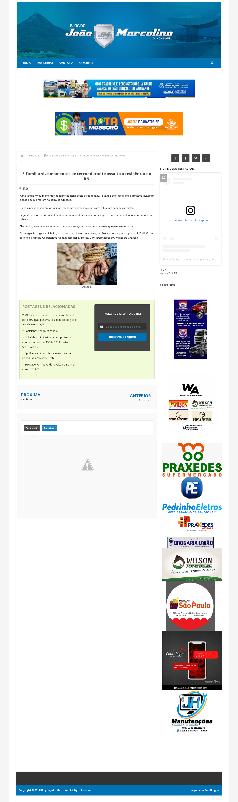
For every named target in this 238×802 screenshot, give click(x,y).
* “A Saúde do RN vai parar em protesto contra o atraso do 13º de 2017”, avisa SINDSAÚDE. (46, 342)
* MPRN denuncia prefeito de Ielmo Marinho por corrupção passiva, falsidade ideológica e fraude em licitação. (49, 319)
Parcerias (86, 62)
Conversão (32, 428)
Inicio (27, 62)
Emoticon (49, 428)
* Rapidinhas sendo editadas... (40, 331)
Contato (66, 62)
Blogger (214, 790)
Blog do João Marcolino (54, 790)
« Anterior (27, 399)
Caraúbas (165, 276)
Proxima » (145, 400)
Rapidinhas (45, 62)
